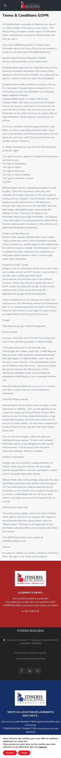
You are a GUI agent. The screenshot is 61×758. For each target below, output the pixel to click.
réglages (42, 747)
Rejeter (24, 753)
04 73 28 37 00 (31, 611)
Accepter (10, 753)
